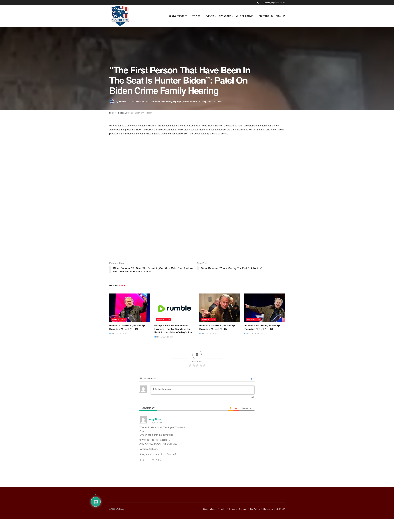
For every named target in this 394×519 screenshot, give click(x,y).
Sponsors (225, 16)
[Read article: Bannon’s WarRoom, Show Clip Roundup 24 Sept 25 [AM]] (219, 307)
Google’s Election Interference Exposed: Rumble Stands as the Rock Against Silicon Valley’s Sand (173, 329)
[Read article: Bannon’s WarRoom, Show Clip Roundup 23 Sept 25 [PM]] (264, 307)
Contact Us (266, 16)
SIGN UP (280, 16)
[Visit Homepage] (120, 16)
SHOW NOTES (190, 101)
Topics (196, 16)
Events (209, 16)
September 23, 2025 (254, 333)
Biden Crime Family (162, 101)
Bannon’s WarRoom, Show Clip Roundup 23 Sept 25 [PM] (262, 327)
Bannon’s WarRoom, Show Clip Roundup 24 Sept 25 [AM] (217, 327)
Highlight (177, 101)
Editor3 (122, 101)
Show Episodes (178, 16)
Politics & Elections (125, 112)
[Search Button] (258, 2)
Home (111, 112)
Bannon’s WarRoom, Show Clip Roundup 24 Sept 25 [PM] (127, 327)
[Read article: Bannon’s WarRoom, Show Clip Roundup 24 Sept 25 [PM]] (129, 307)
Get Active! (246, 16)
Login (251, 378)
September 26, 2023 (140, 101)
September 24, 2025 (119, 333)
